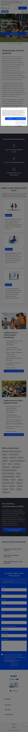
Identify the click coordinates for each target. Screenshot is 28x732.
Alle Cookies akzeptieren (20, 118)
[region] (14, 116)
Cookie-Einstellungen (20, 122)
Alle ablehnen (10, 118)
